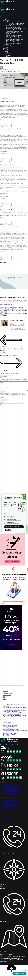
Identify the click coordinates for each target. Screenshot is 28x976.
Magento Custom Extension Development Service (15, 730)
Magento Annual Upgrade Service (11, 729)
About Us (5, 51)
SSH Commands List (10, 308)
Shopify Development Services (13, 25)
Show (6, 98)
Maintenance (6, 44)
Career (7, 52)
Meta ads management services (13, 43)
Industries (5, 48)
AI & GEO (5, 691)
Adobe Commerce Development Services (16, 28)
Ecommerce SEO (7, 695)
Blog (7, 56)
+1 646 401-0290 (4, 918)
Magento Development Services (13, 27)
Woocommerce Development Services (15, 29)
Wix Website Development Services (14, 31)
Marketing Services (7, 33)
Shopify (5, 699)
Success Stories (6, 49)
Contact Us (8, 53)
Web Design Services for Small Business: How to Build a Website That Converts (14, 710)
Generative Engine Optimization (13, 35)
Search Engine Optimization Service (14, 36)
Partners (5, 820)
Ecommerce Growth (8, 693)
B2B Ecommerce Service (9, 734)
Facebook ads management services (11, 808)
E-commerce (6, 20)
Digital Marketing (7, 735)
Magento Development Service (10, 725)
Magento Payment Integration (10, 731)
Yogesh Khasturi (9, 69)
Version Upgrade (10, 45)
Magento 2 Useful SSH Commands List (9, 307)
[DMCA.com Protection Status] (3, 961)
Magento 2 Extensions (8, 722)
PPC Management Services (12, 40)
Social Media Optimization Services (14, 39)
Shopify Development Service (10, 733)
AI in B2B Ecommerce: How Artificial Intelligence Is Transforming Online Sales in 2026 (15, 716)
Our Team (8, 55)
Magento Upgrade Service (9, 727)
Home (4, 19)
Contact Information (7, 816)
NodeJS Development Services (16, 23)
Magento (10, 71)
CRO (7, 47)
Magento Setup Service (8, 723)
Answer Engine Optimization (13, 37)
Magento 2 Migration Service (10, 726)
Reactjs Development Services (16, 24)
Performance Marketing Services (14, 41)
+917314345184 (4, 851)
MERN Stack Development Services (11, 794)
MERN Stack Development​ (12, 21)
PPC (4, 697)
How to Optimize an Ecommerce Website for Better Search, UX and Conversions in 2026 (15, 713)
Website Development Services (13, 32)
